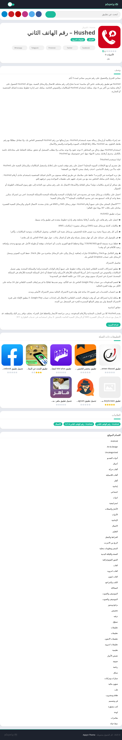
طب (116, 689)
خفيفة (115, 661)
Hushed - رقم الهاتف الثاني (108, 424)
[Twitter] (32, 14)
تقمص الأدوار (112, 655)
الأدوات (115, 514)
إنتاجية (115, 486)
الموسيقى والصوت (110, 593)
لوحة (116, 712)
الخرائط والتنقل (111, 537)
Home (92, 27)
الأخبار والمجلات (111, 509)
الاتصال (85, 27)
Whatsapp (18, 48)
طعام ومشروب (112, 695)
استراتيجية (113, 503)
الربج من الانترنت (111, 542)
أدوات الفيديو (112, 458)
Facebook (86, 48)
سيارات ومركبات (111, 678)
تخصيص (114, 610)
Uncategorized (111, 452)
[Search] (50, 14)
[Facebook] (39, 14)
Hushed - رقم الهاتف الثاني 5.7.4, (79, 424)
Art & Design (112, 446)
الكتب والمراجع (111, 582)
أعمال (115, 463)
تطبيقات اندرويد (78, 39)
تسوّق (115, 621)
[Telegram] (4, 14)
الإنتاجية (115, 520)
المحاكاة (114, 588)
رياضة (115, 667)
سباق (116, 672)
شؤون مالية (113, 684)
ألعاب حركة (113, 469)
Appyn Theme (89, 734)
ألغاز (116, 480)
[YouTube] (18, 14)
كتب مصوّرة (113, 706)
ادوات (115, 497)
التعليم (115, 531)
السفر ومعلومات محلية (109, 548)
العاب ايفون (113, 576)
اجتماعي (114, 492)
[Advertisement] (61, 116)
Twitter (69, 48)
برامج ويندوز (113, 605)
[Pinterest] (11, 14)
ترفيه (116, 616)
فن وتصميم (113, 701)
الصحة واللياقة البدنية (109, 554)
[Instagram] (25, 14)
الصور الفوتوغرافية (110, 559)
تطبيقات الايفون (111, 638)
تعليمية (115, 650)
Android (114, 441)
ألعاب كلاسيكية (112, 475)
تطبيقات (114, 627)
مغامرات (114, 718)
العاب (115, 565)
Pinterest (52, 48)
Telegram (35, 48)
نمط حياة (114, 723)
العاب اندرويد (112, 571)
